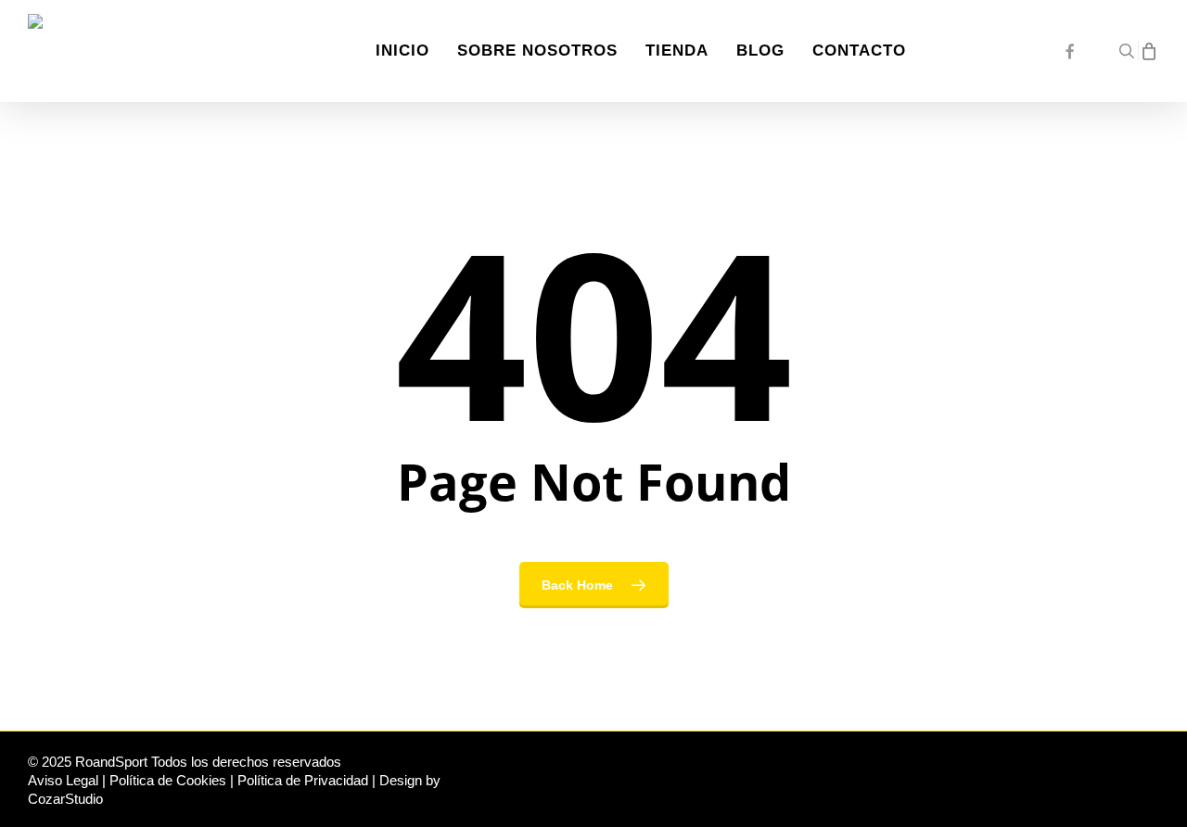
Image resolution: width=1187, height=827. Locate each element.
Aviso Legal (63, 780)
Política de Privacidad (302, 780)
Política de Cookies (167, 780)
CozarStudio (65, 799)
